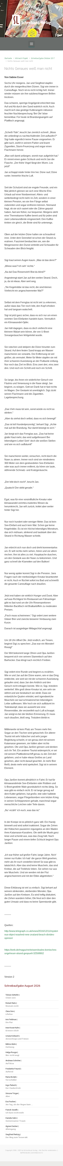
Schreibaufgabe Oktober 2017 (43, 58)
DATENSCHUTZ (37, 1153)
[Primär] (31, 44)
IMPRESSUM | (25, 1153)
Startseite (8, 58)
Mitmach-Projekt (21, 58)
